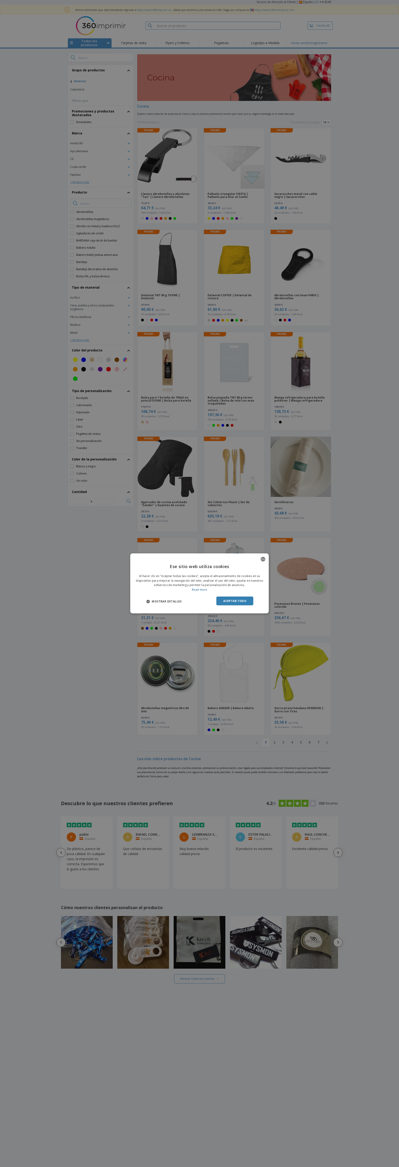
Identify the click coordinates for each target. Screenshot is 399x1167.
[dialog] (199, 583)
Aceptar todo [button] (234, 601)
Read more (199, 590)
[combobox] (263, 559)
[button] (164, 601)
